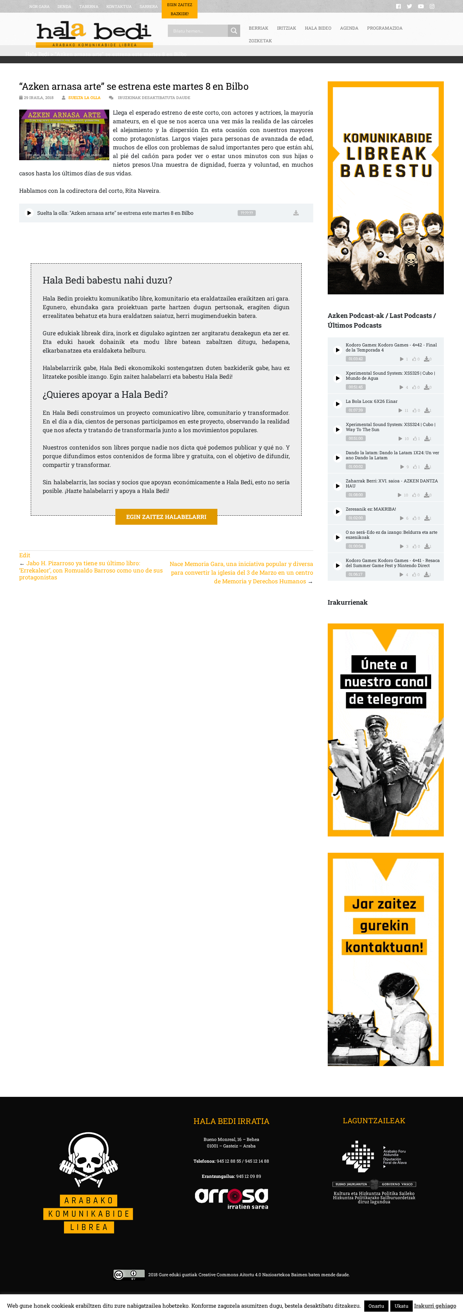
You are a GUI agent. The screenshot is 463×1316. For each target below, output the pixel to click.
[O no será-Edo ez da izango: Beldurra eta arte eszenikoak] (337, 537)
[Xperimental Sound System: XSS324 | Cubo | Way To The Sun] (337, 429)
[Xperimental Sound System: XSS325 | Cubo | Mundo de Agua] (337, 378)
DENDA (64, 6)
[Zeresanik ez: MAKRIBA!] (337, 511)
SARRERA (149, 6)
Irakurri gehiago (435, 1305)
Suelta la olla (84, 97)
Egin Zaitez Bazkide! (179, 9)
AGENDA (349, 28)
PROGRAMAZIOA (385, 28)
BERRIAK (258, 28)
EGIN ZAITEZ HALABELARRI (166, 516)
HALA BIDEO (318, 28)
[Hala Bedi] (94, 34)
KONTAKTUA (119, 6)
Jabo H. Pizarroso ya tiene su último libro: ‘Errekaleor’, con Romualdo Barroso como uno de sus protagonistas (91, 569)
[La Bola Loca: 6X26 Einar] (337, 404)
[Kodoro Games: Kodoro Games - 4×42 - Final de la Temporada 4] (337, 350)
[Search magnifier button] (234, 31)
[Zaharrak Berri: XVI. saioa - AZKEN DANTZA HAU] (337, 486)
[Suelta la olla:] (29, 212)
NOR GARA (39, 6)
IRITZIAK (286, 28)
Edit (24, 555)
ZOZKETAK (260, 40)
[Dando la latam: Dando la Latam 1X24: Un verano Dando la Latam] (337, 458)
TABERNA (88, 6)
